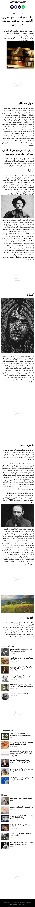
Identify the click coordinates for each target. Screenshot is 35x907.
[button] (2, 2)
